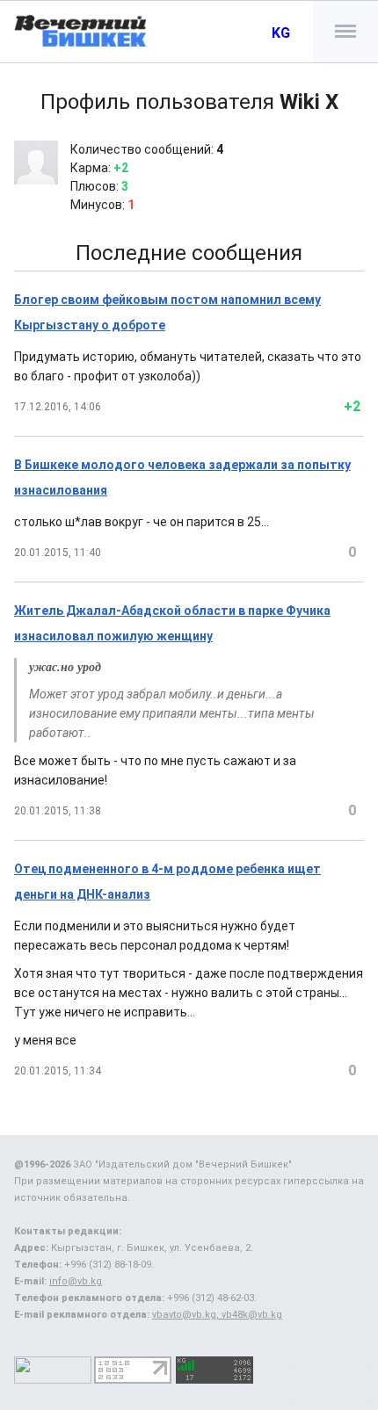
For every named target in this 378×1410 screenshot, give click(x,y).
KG (281, 33)
